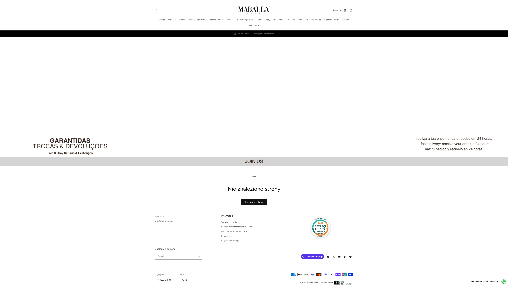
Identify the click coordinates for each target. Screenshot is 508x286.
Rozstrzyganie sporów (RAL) (234, 231)
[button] (158, 10)
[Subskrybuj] (199, 256)
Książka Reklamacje (230, 241)
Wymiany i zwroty (229, 222)
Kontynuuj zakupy (254, 202)
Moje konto (160, 216)
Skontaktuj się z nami (164, 221)
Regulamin (226, 236)
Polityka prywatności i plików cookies (238, 227)
